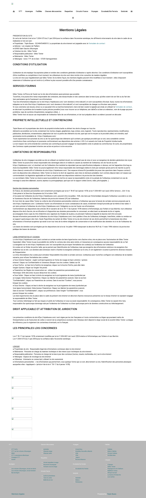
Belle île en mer (48, 480)
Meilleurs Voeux (112, 470)
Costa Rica (79, 449)
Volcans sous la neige (50, 466)
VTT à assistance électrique (20, 455)
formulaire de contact (97, 43)
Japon (78, 457)
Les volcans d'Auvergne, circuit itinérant (23, 470)
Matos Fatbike (112, 451)
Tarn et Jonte (48, 478)
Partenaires (79, 482)
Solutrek (78, 478)
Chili (77, 455)
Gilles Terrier (111, 466)
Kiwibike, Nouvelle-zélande (84, 451)
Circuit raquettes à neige (51, 462)
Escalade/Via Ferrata (82, 468)
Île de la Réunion (81, 459)
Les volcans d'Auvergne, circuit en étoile (23, 468)
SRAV (13, 453)
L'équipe (110, 464)
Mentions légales (18, 494)
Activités (46, 449)
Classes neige (48, 451)
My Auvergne (15, 472)
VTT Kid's (14, 449)
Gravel (13, 459)
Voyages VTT (15, 457)
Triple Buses (111, 494)
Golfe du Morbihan (49, 476)
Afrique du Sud (112, 472)
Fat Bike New (112, 455)
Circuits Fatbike (112, 453)
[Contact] (132, 11)
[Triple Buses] (17, 4)
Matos (78, 480)
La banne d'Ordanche (114, 475)
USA (77, 453)
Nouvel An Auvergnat (50, 464)
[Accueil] (14, 11)
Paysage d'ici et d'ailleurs (115, 468)
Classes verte (48, 453)
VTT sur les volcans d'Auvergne (21, 451)
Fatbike (110, 449)
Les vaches (111, 477)
